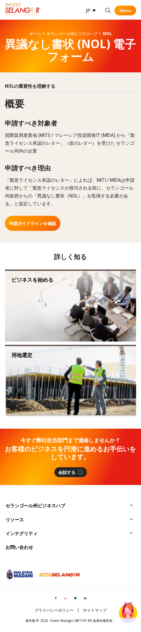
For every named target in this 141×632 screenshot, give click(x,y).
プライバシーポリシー (54, 610)
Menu (125, 10)
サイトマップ (95, 610)
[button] (91, 10)
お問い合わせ (19, 547)
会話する (66, 472)
